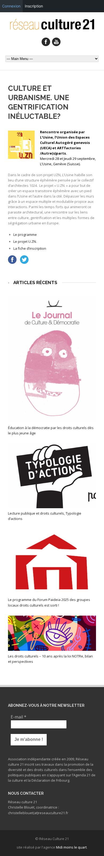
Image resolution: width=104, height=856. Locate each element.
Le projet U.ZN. (25, 241)
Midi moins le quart (71, 847)
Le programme (25, 234)
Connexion (11, 6)
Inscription (34, 6)
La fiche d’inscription (29, 248)
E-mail (18, 717)
